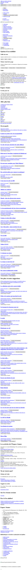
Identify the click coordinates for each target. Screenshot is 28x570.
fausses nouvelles (9, 210)
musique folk (10, 309)
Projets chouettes (9, 246)
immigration (3, 138)
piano (22, 230)
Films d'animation (8, 360)
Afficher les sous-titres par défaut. (9, 73)
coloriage (2, 192)
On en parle (8, 138)
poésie (12, 138)
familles (2, 323)
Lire (1, 111)
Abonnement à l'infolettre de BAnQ (10, 544)
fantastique (5, 299)
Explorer (2, 120)
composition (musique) (10, 229)
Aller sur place (6, 547)
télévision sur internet (9, 222)
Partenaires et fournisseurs (8, 540)
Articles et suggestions (7, 27)
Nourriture (6, 341)
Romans (18, 138)
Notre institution (6, 32)
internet (2, 212)
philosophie (8, 174)
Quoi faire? (3, 176)
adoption (7, 420)
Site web (2, 148)
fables (2, 401)
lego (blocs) (11, 248)
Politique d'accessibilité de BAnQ (19, 77)
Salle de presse (6, 537)
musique (9, 156)
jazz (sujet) (3, 230)
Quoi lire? (6, 288)
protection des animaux (14, 430)
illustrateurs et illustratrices (6, 239)
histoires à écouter (4, 202)
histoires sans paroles (5, 430)
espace (2, 440)
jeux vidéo (11, 165)
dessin (2, 183)
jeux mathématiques (5, 165)
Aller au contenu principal (6, 1)
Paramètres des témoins (8, 546)
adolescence (3, 420)
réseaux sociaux (20, 212)
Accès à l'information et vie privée (10, 539)
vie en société (7, 148)
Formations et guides (7, 28)
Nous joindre (5, 42)
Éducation (5, 30)
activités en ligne (4, 156)
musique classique (15, 202)
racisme (15, 138)
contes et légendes (11, 274)
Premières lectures (4, 411)
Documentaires (6, 330)
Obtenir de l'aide (6, 553)
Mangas (2, 353)
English (4, 555)
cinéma (2, 220)
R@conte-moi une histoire (6, 123)
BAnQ (2, 3)
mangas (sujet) (15, 239)
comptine (8, 200)
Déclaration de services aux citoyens (10, 541)
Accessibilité (5, 44)
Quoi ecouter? (3, 311)
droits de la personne (5, 147)
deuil (2, 299)
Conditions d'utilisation (8, 550)
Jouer (2, 118)
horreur (2, 288)
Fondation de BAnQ (7, 548)
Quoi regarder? (12, 341)
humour (2, 341)
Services (5, 25)
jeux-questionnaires (8, 212)
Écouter (2, 116)
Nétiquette (5, 538)
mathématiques (4, 167)
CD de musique (4, 309)
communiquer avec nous (19, 82)
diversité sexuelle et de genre (6, 136)
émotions (14, 136)
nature (4, 401)
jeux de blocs (6, 248)
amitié (2, 298)
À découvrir (3, 200)
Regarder (2, 113)
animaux (2, 360)
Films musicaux (6, 340)
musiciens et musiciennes (10, 230)
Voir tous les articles (5, 128)
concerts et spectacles (14, 265)
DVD (2, 340)
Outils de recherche (7, 26)
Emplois (5, 545)
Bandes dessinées (6, 298)
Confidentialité (6, 45)
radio (17, 203)
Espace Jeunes (6, 31)
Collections (5, 24)
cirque (9, 265)
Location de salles (6, 542)
